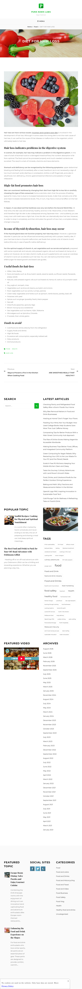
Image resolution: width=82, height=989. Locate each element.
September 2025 (49, 670)
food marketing (68, 586)
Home (29, 27)
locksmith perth (61, 608)
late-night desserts (70, 600)
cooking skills (48, 555)
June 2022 (47, 767)
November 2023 (49, 725)
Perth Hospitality (63, 622)
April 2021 (47, 821)
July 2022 (46, 762)
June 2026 (47, 653)
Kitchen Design (48, 600)
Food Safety (61, 897)
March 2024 (47, 712)
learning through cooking (51, 604)
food (58, 565)
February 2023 (48, 746)
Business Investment (68, 548)
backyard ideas (48, 548)
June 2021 (47, 813)
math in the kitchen (63, 611)
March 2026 (47, 657)
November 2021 (49, 792)
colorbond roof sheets (50, 552)
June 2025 (47, 678)
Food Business (62, 893)
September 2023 (49, 733)
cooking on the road (65, 552)
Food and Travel (62, 885)
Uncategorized (62, 914)
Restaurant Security (51, 627)
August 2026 (48, 649)
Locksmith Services (49, 611)
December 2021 (49, 788)
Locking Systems (49, 608)
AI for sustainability (49, 544)
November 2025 (49, 666)
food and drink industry (53, 576)
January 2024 (48, 716)
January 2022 (48, 783)
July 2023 (46, 737)
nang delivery (60, 615)
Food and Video (62, 889)
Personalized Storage (50, 622)
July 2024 (47, 703)
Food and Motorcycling (65, 880)
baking (58, 548)
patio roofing (72, 619)
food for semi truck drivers (51, 586)
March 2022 (47, 779)
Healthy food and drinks (65, 910)
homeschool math (65, 596)
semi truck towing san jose (51, 631)
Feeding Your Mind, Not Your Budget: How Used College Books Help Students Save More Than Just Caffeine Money (60, 425)
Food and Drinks (52, 581)
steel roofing (65, 631)
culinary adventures (51, 560)
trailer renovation (64, 634)
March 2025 (47, 687)
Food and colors (62, 872)
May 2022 (47, 771)
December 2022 (49, 750)
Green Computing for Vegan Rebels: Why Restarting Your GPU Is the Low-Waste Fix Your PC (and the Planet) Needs (60, 456)
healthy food (50, 596)
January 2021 (48, 830)
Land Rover (59, 600)
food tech (62, 591)
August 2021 (48, 804)
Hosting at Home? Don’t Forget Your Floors (60, 418)
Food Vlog (60, 901)
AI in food (60, 544)
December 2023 (49, 720)
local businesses (66, 604)
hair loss (9, 353)
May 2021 (46, 817)
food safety (50, 590)
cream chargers (59, 555)
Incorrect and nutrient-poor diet (45, 133)
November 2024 (49, 695)
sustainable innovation (50, 634)
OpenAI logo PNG (49, 619)
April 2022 (47, 775)
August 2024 (48, 699)
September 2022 (49, 754)
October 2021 (48, 796)
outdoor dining (62, 619)
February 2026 (49, 661)
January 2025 (48, 691)
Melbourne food (48, 615)
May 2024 (47, 708)
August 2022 (48, 758)
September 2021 (49, 800)
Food (36, 27)
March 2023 (47, 741)
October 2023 (48, 729)
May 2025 (47, 682)
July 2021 (46, 809)
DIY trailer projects (67, 560)
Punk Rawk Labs (41, 12)
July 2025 (46, 674)
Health (14, 349)
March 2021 (47, 826)
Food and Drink (51, 571)
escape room (48, 566)
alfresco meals (70, 544)
